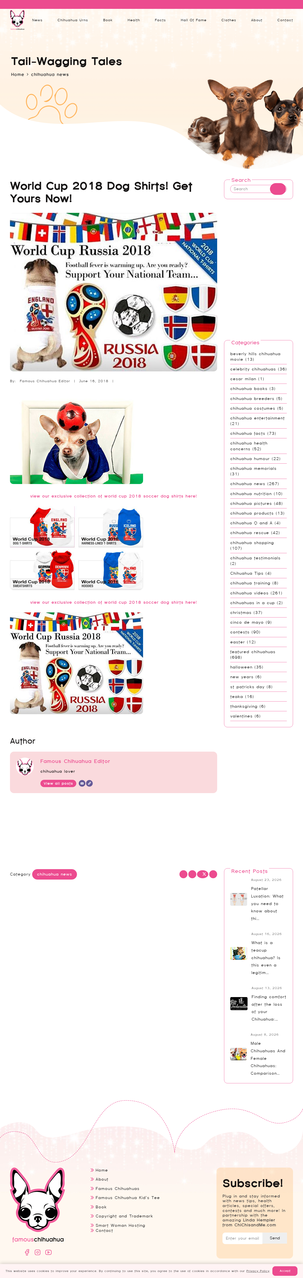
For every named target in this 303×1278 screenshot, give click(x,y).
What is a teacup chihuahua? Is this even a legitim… (266, 958)
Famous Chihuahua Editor (45, 381)
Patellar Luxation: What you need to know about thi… (267, 903)
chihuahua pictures (251, 503)
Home (102, 1170)
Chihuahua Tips (247, 573)
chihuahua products (252, 513)
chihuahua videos (249, 593)
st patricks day (247, 687)
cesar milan (243, 379)
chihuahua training (250, 583)
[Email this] (183, 874)
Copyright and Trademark (124, 1216)
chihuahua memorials (253, 468)
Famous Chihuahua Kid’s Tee (128, 1198)
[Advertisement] (113, 832)
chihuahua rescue (249, 533)
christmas (241, 612)
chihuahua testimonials (255, 558)
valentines (241, 716)
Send (275, 1238)
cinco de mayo (247, 622)
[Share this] (192, 874)
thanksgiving (244, 706)
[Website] (89, 783)
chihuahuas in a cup (252, 603)
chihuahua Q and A (251, 523)
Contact (104, 1230)
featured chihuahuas (252, 652)
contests (240, 632)
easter (237, 642)
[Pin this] (213, 874)
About (102, 1179)
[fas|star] (27, 1252)
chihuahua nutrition (251, 494)
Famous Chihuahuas (117, 1188)
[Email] (82, 783)
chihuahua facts (247, 433)
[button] (169, 20)
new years (242, 677)
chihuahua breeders (252, 398)
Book (101, 1207)
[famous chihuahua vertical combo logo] (17, 20)
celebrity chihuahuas (253, 369)
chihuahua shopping (252, 543)
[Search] (278, 189)
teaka (236, 696)
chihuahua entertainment (257, 418)
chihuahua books (249, 388)
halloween (241, 667)
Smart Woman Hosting (120, 1225)
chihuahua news (247, 484)
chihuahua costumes (252, 408)
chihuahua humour (250, 459)
